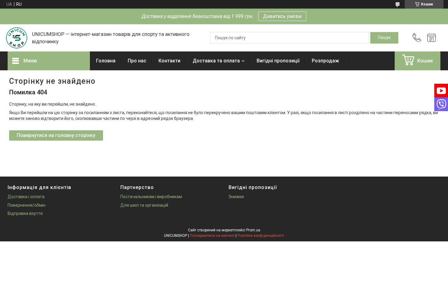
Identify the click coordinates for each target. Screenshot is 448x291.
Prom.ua (253, 230)
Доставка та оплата (216, 61)
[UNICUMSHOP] (16, 37)
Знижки (236, 196)
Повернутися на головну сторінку (56, 135)
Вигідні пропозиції (278, 61)
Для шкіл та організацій (144, 205)
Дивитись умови (282, 16)
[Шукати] (384, 38)
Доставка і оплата (26, 196)
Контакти (169, 61)
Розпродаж (325, 61)
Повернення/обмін (26, 205)
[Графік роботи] (431, 38)
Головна (106, 61)
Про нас (137, 61)
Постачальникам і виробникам (151, 196)
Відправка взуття (25, 213)
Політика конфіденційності (260, 235)
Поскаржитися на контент (212, 235)
